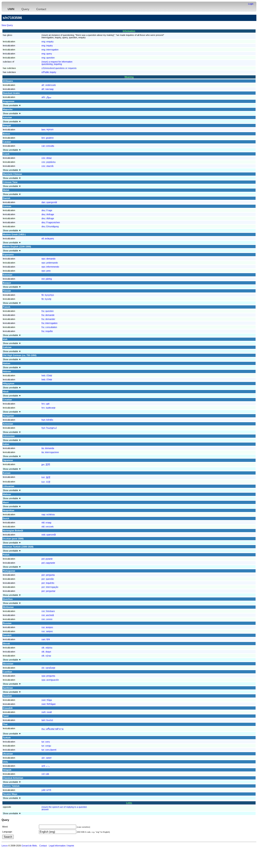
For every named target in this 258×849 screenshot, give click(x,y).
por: (48, 575)
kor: (46, 477)
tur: (46, 741)
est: (47, 279)
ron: (48, 611)
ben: (47, 129)
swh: (47, 712)
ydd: (46, 790)
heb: (47, 375)
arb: (46, 97)
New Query (7, 25)
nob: (49, 534)
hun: (47, 420)
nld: (46, 522)
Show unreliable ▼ (12, 105)
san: (46, 639)
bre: (48, 138)
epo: (48, 258)
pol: (47, 559)
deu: (47, 210)
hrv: (45, 403)
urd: (46, 766)
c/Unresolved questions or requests (59, 68)
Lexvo (5, 845)
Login (250, 4)
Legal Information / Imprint (61, 845)
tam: (47, 720)
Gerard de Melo (29, 845)
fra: (48, 311)
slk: (47, 647)
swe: (47, 700)
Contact (41, 9)
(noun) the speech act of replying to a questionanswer (64, 808)
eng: (48, 41)
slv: (48, 668)
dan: (49, 202)
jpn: (46, 464)
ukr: (47, 758)
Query (25, 9)
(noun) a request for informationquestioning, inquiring (57, 62)
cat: (48, 146)
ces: (47, 158)
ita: (48, 448)
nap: (48, 514)
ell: (48, 238)
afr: (49, 85)
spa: (48, 676)
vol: (45, 774)
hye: (49, 428)
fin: (48, 295)
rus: (47, 627)
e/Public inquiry (49, 72)
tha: (52, 729)
